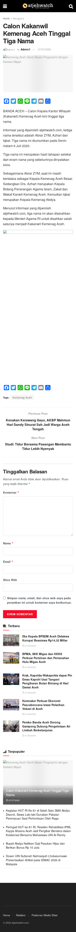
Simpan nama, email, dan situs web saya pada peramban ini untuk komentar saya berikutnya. (39, 600)
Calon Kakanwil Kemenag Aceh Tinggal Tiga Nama (37, 792)
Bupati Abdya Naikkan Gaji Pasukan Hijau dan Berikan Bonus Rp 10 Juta (35, 845)
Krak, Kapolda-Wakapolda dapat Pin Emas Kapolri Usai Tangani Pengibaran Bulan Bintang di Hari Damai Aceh (47, 681)
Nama (8, 543)
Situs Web (10, 580)
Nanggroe (18, 18)
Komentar (11, 492)
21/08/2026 (30, 645)
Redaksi (21, 915)
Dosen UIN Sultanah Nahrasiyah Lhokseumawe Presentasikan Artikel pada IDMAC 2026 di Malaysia (36, 860)
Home (6, 18)
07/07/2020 (44, 49)
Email (8, 562)
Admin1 (25, 49)
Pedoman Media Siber (45, 915)
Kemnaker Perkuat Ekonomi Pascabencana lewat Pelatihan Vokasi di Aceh (43, 705)
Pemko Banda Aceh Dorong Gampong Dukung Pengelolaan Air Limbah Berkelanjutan (46, 726)
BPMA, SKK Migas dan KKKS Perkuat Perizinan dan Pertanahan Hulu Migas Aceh (45, 658)
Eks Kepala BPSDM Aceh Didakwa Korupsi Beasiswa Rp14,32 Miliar (45, 638)
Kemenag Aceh (22, 397)
